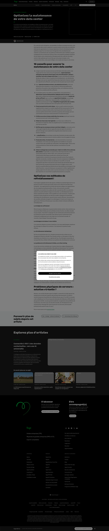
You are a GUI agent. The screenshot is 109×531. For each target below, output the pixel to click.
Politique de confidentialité (47, 269)
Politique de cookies (65, 267)
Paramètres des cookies (54, 276)
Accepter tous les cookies (55, 273)
